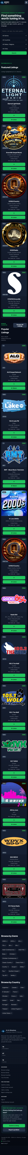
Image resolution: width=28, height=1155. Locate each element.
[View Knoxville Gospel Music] (14, 137)
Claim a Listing (5, 1090)
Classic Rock (20, 962)
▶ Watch (14, 388)
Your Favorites (5, 1077)
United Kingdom (16, 1009)
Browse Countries (5, 1075)
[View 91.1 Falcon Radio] (14, 890)
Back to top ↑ (4, 1143)
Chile (22, 987)
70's (4, 945)
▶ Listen (14, 119)
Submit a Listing (5, 1084)
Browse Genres (5, 1072)
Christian (13, 954)
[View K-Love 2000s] (14, 503)
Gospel (14, 967)
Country (5, 967)
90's (17, 945)
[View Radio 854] (14, 599)
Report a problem (14, 1130)
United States (7, 1013)
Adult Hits (22, 949)
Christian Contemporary (10, 958)
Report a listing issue (6, 1092)
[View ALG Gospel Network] (14, 356)
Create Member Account (7, 1102)
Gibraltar (5, 996)
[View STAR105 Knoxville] (14, 283)
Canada (15, 987)
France (15, 992)
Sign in (3, 1099)
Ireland (4, 1000)
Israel (12, 1000)
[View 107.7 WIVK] (14, 745)
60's (20, 941)
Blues (4, 954)
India (21, 996)
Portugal (5, 1004)
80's (10, 945)
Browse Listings (5, 1070)
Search (14, 53)
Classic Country (7, 962)
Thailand (5, 1009)
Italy (19, 1000)
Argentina (5, 987)
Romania (14, 1004)
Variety (13, 975)
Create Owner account (7, 1087)
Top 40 (5, 975)
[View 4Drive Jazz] (14, 794)
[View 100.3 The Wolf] (14, 648)
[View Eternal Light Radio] (14, 88)
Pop (4, 971)
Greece (14, 996)
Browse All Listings (20, 325)
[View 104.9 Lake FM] (14, 405)
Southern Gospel (14, 971)
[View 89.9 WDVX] (14, 841)
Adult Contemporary (9, 949)
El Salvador (6, 992)
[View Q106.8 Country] (14, 186)
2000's (5, 941)
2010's (12, 941)
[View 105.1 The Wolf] (14, 697)
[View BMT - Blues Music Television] (14, 454)
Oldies (22, 967)
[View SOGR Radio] (14, 234)
